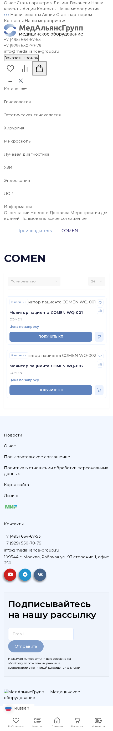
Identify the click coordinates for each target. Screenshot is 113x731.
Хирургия (14, 128)
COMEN (15, 319)
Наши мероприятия (78, 8)
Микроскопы (18, 141)
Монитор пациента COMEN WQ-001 (46, 312)
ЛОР (8, 193)
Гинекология (17, 101)
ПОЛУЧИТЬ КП (50, 337)
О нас (10, 2)
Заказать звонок (21, 57)
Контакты (46, 8)
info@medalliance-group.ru (31, 51)
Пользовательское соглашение (53, 218)
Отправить (26, 646)
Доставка (59, 212)
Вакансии (80, 2)
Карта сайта (16, 484)
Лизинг (61, 2)
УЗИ (8, 167)
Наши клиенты (25, 14)
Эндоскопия (17, 180)
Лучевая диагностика (26, 154)
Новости (39, 212)
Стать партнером (35, 2)
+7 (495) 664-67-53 (22, 39)
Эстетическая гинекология (32, 114)
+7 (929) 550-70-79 (23, 45)
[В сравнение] (100, 310)
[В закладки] (100, 302)
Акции (29, 8)
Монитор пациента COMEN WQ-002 (46, 366)
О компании (16, 212)
